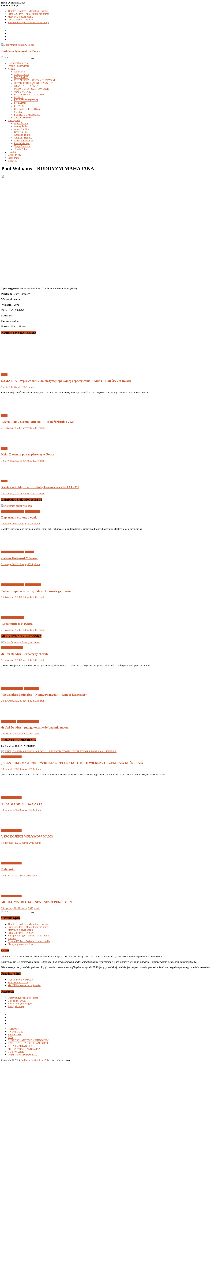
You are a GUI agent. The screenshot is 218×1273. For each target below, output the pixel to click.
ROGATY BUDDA (18, 1206)
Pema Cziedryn (22, 143)
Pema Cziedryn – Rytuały (21, 19)
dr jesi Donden (8, 945)
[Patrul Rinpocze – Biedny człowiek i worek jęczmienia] (11, 803)
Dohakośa (8, 1093)
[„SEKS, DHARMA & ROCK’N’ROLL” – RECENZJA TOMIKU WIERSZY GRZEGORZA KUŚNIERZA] (59, 975)
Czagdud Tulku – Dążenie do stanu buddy (29, 1165)
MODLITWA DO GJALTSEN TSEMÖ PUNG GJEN (36, 1126)
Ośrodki (12, 152)
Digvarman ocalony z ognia (19, 517)
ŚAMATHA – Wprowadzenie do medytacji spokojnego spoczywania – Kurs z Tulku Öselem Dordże (66, 381)
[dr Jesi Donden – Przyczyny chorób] (20, 866)
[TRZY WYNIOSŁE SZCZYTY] (11, 1016)
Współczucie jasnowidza (17, 848)
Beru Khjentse (21, 132)
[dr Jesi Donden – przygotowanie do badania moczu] (11, 940)
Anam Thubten (21, 129)
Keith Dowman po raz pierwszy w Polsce (27, 454)
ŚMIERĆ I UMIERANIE (27, 114)
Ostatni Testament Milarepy (19, 782)
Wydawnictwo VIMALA (20, 1204)
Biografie (12, 160)
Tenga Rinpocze (22, 146)
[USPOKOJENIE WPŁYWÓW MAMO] (11, 1049)
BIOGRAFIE (21, 77)
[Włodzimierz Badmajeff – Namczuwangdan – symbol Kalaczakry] (11, 907)
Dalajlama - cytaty (17, 1225)
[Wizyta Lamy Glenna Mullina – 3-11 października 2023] (11, 410)
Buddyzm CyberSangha (20, 1228)
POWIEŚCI (20, 106)
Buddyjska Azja (16, 1230)
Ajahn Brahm (21, 123)
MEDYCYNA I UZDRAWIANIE (31, 88)
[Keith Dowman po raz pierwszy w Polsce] (11, 443)
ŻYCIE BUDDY (23, 117)
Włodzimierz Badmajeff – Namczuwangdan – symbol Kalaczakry (44, 919)
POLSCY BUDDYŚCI (26, 100)
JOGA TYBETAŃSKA (26, 86)
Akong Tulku (21, 126)
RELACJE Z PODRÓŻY (27, 109)
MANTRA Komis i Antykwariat (24, 1209)
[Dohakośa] (11, 1082)
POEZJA (18, 97)
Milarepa (29, 776)
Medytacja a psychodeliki (20, 16)
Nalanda (12, 1162)
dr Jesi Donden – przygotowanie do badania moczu (35, 952)
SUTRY (18, 111)
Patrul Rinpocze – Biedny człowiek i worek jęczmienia (36, 815)
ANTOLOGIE (21, 74)
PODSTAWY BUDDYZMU (29, 94)
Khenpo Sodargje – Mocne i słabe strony (28, 22)
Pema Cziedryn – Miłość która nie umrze (28, 13)
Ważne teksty (14, 155)
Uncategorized (32, 511)
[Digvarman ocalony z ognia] (16, 505)
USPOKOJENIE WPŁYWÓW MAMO (27, 1061)
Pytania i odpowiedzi (18, 65)
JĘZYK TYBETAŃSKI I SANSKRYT (34, 83)
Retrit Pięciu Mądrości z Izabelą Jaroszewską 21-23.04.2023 (40, 487)
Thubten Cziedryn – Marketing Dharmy (28, 11)
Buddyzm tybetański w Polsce (20, 51)
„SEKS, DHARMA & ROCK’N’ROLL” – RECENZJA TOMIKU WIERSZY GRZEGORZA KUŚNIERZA (72, 987)
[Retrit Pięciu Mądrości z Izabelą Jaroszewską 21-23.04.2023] (11, 475)
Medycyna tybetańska (12, 872)
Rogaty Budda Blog (11, 981)
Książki (11, 68)
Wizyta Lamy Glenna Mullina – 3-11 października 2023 (37, 421)
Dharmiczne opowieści (12, 511)
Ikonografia (13, 157)
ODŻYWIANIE (22, 91)
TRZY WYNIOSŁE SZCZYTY (22, 1028)
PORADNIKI (21, 103)
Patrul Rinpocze (33, 809)
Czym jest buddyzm (18, 63)
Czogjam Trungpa (23, 137)
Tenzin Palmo (21, 149)
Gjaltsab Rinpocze (23, 140)
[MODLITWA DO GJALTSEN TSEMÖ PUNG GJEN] (11, 1115)
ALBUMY (19, 71)
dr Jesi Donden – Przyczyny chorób (24, 878)
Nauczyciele (14, 120)
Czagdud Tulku (22, 134)
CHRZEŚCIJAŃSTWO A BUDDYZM (34, 80)
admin (31, 387)
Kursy (4, 374)
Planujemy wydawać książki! (22, 1168)
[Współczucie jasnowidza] (11, 836)
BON (10, 1261)
